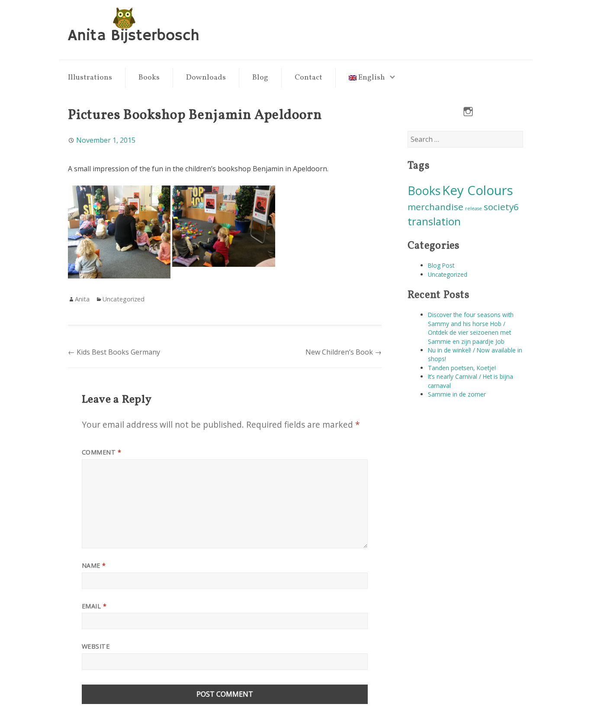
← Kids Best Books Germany (114, 352)
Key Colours (477, 190)
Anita (82, 299)
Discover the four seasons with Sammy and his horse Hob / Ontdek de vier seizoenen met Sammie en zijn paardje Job (471, 327)
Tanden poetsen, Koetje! (462, 368)
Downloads (206, 77)
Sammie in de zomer (457, 394)
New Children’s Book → (343, 352)
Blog (260, 77)
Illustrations (90, 77)
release (473, 208)
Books (149, 77)
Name (94, 565)
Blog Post (441, 265)
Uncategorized (447, 274)
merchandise (435, 207)
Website (96, 646)
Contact (308, 77)
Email (94, 606)
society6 (501, 207)
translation (434, 221)
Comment (102, 452)
